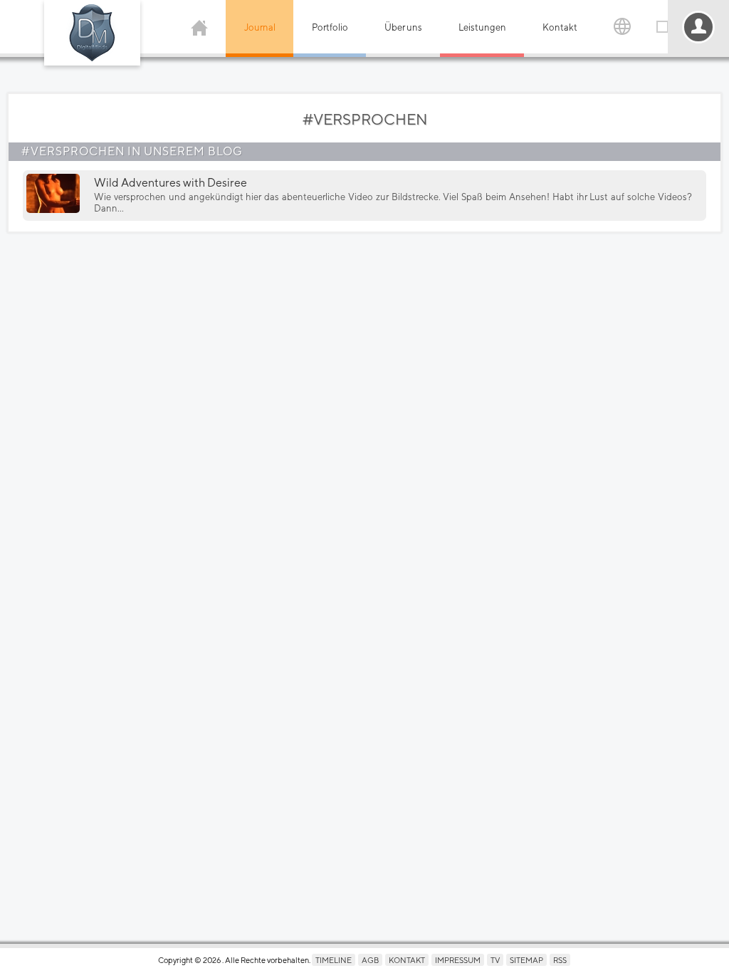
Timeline (333, 959)
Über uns (403, 27)
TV (495, 959)
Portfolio (330, 27)
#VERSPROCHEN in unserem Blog (132, 151)
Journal (260, 27)
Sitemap (526, 959)
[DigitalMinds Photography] (92, 33)
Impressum (458, 959)
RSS (560, 959)
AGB (370, 959)
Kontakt (559, 27)
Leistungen (482, 27)
